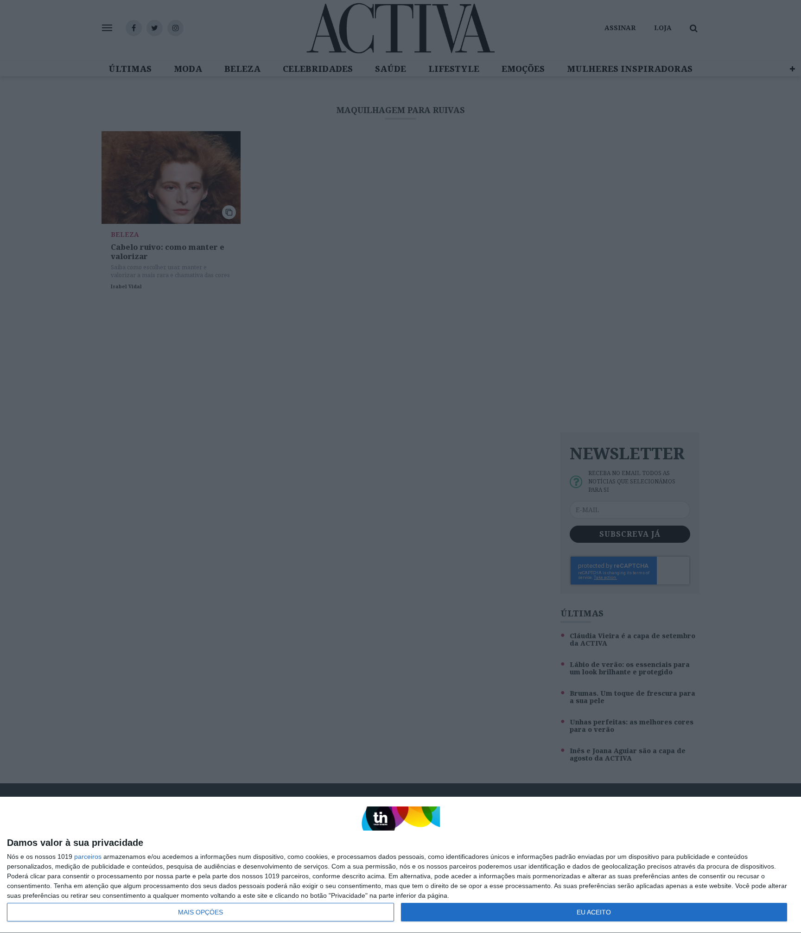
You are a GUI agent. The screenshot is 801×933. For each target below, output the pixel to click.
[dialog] (400, 865)
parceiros (88, 856)
